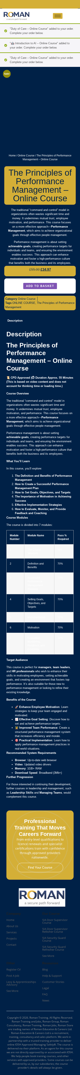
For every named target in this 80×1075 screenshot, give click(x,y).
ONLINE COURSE (23, 302)
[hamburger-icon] (58, 16)
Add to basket (40, 286)
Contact (11, 945)
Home (12, 155)
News (45, 1000)
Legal (45, 988)
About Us (12, 926)
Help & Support (52, 976)
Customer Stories (53, 982)
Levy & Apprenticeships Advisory (21, 983)
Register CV (13, 969)
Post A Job (12, 976)
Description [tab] (15, 320)
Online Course (26, 155)
